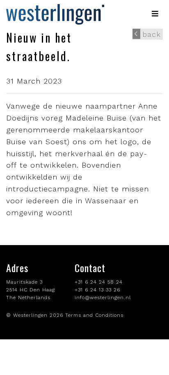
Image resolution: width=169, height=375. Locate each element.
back (151, 34)
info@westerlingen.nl (103, 297)
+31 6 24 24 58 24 (99, 282)
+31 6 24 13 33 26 (97, 290)
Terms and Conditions (94, 315)
